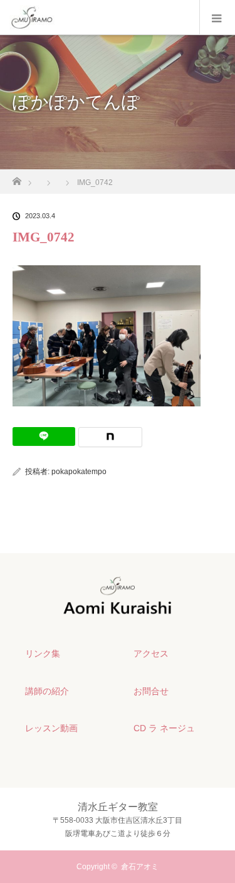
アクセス (151, 653)
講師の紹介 (47, 691)
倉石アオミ (140, 866)
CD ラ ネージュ (164, 728)
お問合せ (151, 691)
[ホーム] (17, 177)
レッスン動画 (51, 728)
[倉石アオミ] (117, 611)
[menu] (217, 17)
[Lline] (44, 436)
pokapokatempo (79, 471)
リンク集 (42, 653)
